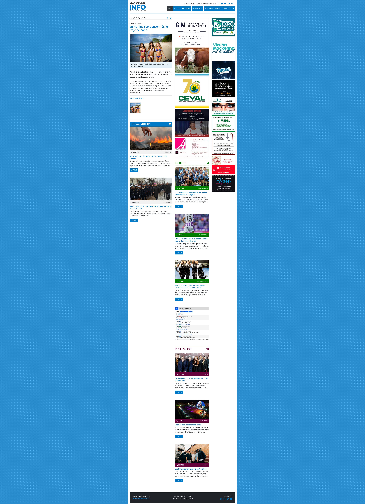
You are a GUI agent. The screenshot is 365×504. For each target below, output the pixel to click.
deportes (218, 9)
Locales (177, 9)
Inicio (170, 9)
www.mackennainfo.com (141, 499)
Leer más (134, 170)
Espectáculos (229, 9)
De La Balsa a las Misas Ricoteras (188, 425)
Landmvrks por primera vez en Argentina (190, 469)
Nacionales (209, 9)
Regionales (186, 9)
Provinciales (197, 9)
